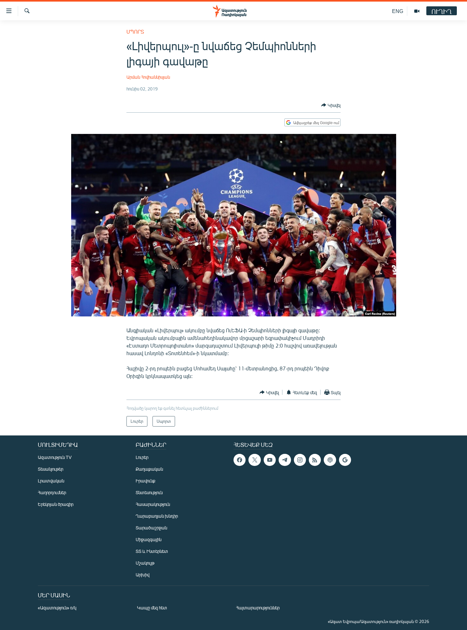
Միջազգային (148, 539)
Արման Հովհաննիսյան (148, 77)
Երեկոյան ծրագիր (55, 504)
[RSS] (315, 460)
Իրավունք (145, 480)
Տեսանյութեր (50, 469)
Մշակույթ (145, 563)
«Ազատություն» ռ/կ (57, 607)
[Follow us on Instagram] (300, 460)
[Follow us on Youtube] (270, 460)
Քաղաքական (149, 469)
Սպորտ (135, 32)
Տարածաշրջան (151, 527)
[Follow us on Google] (345, 460)
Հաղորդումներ (52, 492)
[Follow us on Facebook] (240, 460)
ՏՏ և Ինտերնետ (152, 551)
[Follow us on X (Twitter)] (254, 460)
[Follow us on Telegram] (285, 460)
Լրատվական (51, 480)
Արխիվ (142, 574)
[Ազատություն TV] (416, 11)
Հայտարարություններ (258, 607)
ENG (397, 11)
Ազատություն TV (54, 457)
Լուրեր (142, 457)
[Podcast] (330, 460)
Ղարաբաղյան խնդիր (157, 516)
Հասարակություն (153, 504)
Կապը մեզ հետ (152, 607)
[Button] (331, 105)
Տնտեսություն (149, 492)
